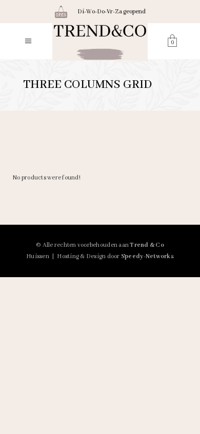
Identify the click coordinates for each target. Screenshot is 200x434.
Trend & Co (147, 245)
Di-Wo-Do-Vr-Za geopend (111, 11)
